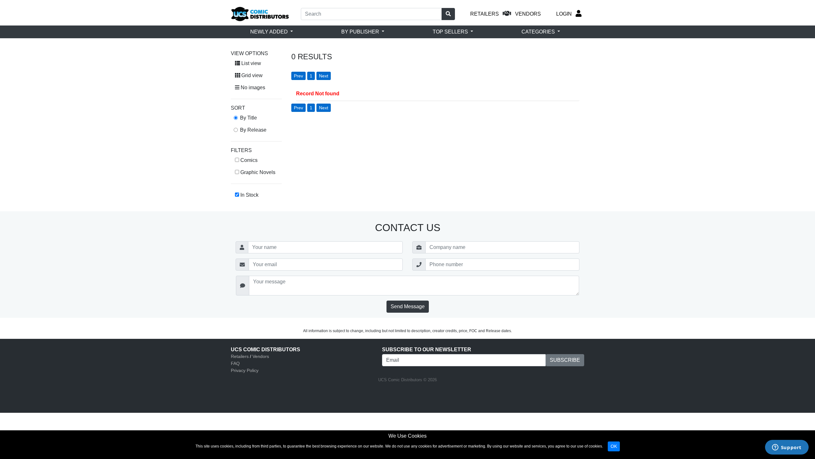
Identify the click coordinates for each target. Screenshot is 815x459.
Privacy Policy (245, 370)
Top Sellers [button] (451, 31)
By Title (248, 117)
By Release (253, 130)
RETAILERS (484, 14)
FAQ (235, 363)
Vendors (260, 356)
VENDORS (528, 14)
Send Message (408, 306)
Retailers (240, 356)
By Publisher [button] (360, 31)
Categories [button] (538, 31)
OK (614, 446)
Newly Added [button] (269, 31)
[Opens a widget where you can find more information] (787, 448)
